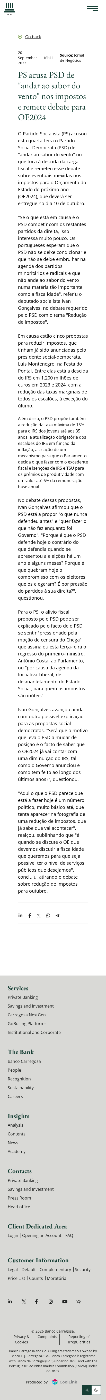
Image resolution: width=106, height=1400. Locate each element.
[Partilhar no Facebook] (29, 916)
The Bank (21, 1052)
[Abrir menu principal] (92, 9)
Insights (18, 1116)
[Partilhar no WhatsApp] (48, 916)
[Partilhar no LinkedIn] (20, 916)
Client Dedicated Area (37, 1226)
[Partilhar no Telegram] (57, 916)
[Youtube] (65, 1301)
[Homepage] (9, 9)
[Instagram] (52, 1301)
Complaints (47, 1336)
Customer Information (38, 1260)
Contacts (20, 1171)
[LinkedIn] (11, 1301)
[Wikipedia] (79, 1301)
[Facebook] (38, 1301)
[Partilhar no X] (39, 916)
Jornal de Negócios (72, 58)
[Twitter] (24, 1301)
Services (18, 988)
